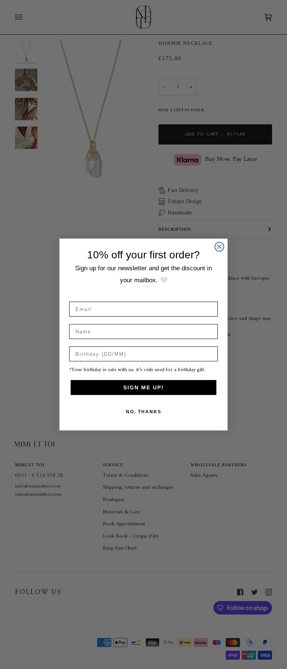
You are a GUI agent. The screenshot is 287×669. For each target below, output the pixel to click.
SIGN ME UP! (143, 387)
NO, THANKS (143, 411)
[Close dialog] (219, 246)
